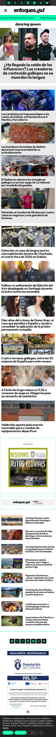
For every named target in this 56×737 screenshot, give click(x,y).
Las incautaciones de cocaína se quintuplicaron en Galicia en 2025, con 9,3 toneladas (40, 549)
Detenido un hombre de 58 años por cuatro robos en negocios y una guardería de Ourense (27, 215)
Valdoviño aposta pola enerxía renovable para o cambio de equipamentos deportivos (22, 428)
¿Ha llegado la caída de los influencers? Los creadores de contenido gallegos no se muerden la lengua (28, 71)
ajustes (5, 728)
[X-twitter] (15, 3)
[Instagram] (21, 3)
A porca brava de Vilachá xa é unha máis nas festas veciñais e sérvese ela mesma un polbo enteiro (39, 621)
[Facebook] (9, 3)
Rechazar (20, 733)
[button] (28, 711)
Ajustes (33, 733)
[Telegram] (34, 3)
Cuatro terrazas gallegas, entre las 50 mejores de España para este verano (27, 359)
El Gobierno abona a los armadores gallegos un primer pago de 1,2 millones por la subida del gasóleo (25, 182)
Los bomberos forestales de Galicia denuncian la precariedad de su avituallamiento (23, 149)
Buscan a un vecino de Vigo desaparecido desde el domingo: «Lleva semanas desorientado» (38, 535)
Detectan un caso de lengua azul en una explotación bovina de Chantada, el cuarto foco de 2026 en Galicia (27, 253)
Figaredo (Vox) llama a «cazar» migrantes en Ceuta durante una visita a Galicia (39, 578)
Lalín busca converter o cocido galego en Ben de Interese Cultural (37, 606)
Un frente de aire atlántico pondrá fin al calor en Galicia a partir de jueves (39, 592)
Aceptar (8, 733)
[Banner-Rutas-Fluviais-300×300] (28, 486)
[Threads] (41, 3)
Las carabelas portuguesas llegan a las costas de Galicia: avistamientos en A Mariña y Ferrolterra (25, 117)
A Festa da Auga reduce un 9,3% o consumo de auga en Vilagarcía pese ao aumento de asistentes (26, 393)
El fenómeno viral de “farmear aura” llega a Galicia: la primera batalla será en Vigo (38, 563)
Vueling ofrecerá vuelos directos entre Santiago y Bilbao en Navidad (38, 520)
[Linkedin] (28, 3)
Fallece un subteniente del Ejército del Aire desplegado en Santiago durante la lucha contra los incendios (27, 288)
